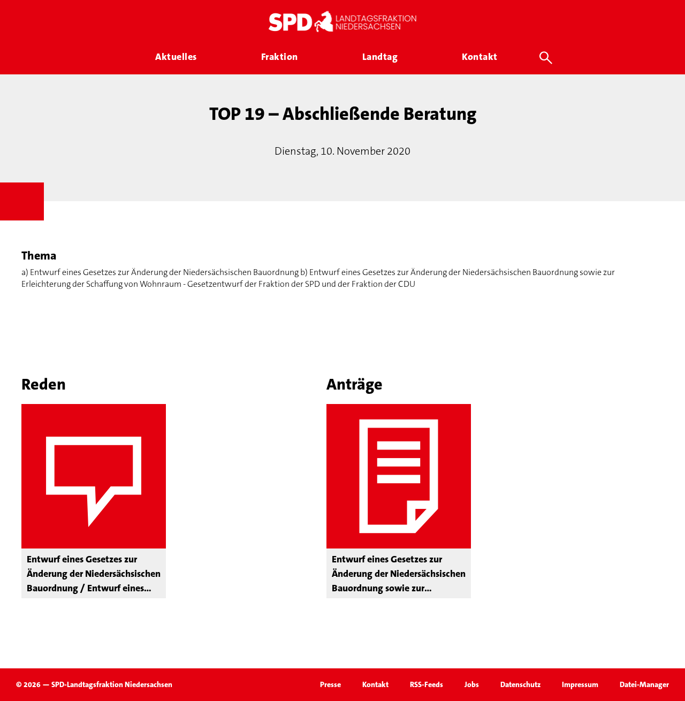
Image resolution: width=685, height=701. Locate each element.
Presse (330, 684)
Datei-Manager (644, 684)
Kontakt (375, 684)
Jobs (472, 684)
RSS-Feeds (426, 684)
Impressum (580, 684)
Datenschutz (520, 684)
